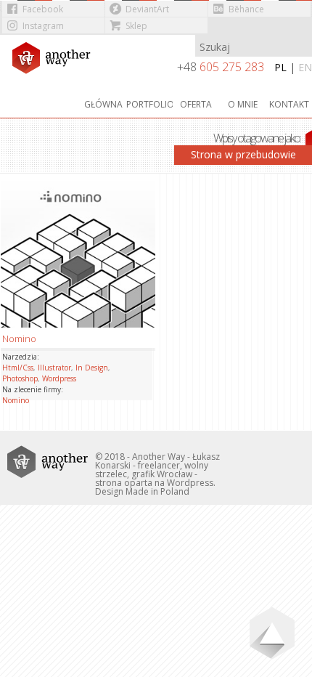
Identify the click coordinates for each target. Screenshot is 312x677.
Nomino (15, 400)
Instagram (43, 26)
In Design (91, 367)
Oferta (196, 104)
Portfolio (149, 104)
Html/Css (17, 367)
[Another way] (55, 62)
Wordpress (59, 378)
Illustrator (54, 367)
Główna (103, 104)
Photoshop (20, 378)
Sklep (136, 26)
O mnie (243, 104)
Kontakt (289, 104)
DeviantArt (147, 9)
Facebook (42, 9)
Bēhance (246, 9)
